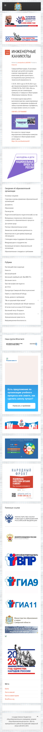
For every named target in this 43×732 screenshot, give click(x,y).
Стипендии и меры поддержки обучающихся (19, 239)
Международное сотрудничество (16, 242)
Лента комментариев (12, 696)
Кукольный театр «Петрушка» (14, 310)
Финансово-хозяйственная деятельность (18, 230)
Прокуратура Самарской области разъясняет (20, 290)
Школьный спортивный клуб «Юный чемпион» (20, 304)
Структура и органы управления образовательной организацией (21, 200)
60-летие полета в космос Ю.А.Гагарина (18, 307)
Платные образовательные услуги (16, 227)
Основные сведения (11, 196)
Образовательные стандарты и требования (19, 251)
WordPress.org (9, 699)
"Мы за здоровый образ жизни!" (15, 300)
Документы (9, 205)
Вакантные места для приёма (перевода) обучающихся (18, 235)
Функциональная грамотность (15, 317)
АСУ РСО (8, 287)
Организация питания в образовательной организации (18, 247)
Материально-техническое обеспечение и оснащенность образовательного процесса (19, 219)
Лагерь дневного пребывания (14, 297)
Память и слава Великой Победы (15, 294)
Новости (14, 65)
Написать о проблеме (21, 406)
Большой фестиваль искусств (15, 314)
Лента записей (9, 692)
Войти (7, 689)
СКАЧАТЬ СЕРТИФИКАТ (19, 112)
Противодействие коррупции (14, 267)
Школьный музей (10, 274)
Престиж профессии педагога (14, 284)
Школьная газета (10, 280)
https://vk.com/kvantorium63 (21, 141)
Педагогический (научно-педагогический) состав (21, 215)
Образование (9, 208)
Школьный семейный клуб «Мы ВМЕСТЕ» (18, 277)
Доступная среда (10, 224)
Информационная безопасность (15, 320)
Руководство (9, 211)
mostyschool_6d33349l (24, 62)
